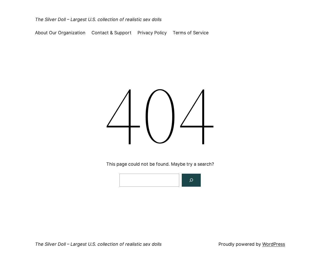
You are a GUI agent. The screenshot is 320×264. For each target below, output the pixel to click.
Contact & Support (112, 32)
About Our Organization (60, 32)
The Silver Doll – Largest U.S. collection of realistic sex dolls (98, 19)
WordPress (273, 244)
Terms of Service (190, 32)
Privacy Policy (152, 32)
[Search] (191, 180)
